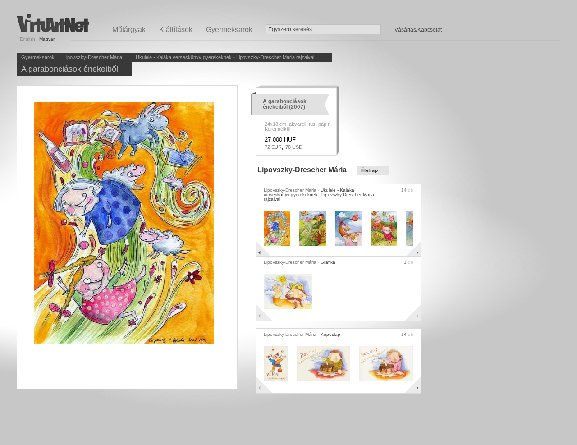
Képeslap (330, 334)
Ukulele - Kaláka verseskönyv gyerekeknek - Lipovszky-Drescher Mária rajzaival (225, 57)
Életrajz (370, 170)
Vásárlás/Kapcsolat (418, 29)
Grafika (328, 262)
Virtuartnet (53, 23)
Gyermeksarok (229, 29)
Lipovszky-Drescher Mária (93, 57)
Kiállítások (175, 29)
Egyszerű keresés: (290, 29)
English (27, 39)
